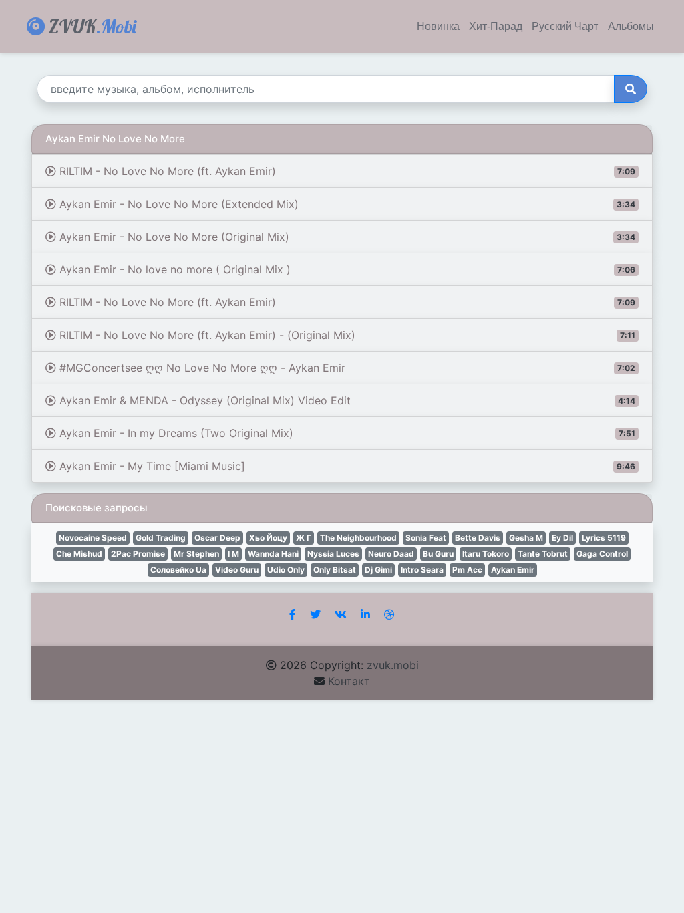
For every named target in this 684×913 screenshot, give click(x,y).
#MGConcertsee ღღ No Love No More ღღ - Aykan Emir (345, 367)
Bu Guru (438, 554)
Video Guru (237, 570)
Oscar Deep (217, 538)
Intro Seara (422, 570)
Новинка (438, 26)
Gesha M (526, 538)
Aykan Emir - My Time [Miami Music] (345, 466)
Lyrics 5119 (604, 538)
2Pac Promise (138, 554)
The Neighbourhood (358, 538)
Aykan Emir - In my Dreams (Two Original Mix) (345, 433)
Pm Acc (467, 570)
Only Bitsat (334, 570)
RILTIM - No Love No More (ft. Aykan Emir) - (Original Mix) (345, 335)
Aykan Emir (512, 570)
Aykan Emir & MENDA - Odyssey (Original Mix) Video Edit (345, 400)
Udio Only (286, 570)
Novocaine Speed (93, 538)
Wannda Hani (273, 554)
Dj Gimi (378, 570)
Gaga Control (602, 554)
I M (233, 554)
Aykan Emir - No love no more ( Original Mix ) (345, 269)
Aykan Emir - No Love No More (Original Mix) (345, 236)
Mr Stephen (196, 554)
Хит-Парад (495, 26)
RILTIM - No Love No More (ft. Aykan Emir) (345, 171)
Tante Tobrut (543, 554)
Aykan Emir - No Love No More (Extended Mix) (345, 204)
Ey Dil (562, 538)
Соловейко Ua (178, 570)
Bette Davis (477, 538)
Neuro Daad (391, 554)
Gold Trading (161, 538)
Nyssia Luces (333, 554)
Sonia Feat (425, 538)
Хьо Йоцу (268, 538)
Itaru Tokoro (485, 554)
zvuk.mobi (393, 665)
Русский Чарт (565, 26)
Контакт (349, 681)
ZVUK (90, 26)
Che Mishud (79, 554)
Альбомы (631, 26)
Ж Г (303, 538)
